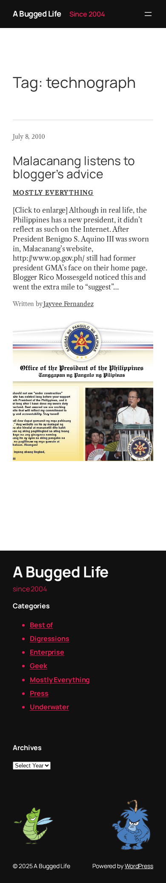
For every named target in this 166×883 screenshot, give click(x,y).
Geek (38, 665)
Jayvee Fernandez (68, 304)
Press (39, 693)
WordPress (139, 866)
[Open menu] (148, 14)
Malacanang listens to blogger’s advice (74, 167)
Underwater (49, 706)
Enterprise (47, 652)
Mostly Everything (53, 193)
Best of (41, 625)
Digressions (49, 638)
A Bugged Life (37, 13)
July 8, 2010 (29, 137)
